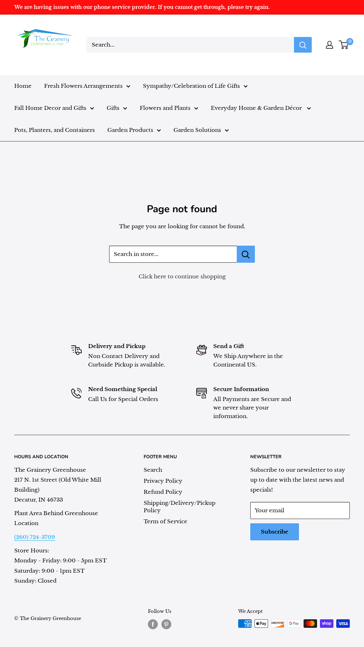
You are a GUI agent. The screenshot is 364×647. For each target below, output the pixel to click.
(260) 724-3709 (34, 537)
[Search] (303, 45)
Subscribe (274, 531)
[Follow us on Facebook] (153, 624)
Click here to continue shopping (182, 276)
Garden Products (130, 130)
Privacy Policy (163, 480)
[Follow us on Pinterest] (166, 624)
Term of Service (165, 521)
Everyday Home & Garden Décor (257, 108)
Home (23, 85)
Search (153, 469)
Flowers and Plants (165, 108)
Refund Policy (163, 491)
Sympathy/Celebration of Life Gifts (191, 85)
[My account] (329, 45)
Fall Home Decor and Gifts (50, 108)
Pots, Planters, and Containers (54, 130)
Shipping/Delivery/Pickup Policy (179, 506)
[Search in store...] (246, 254)
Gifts (113, 108)
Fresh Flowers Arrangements (83, 85)
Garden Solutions (197, 130)
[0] (343, 45)
